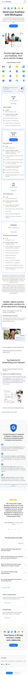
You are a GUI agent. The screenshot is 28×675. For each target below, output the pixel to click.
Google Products (18, 661)
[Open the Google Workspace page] (7, 2)
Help (24, 661)
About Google (11, 661)
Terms (6, 661)
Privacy (2, 661)
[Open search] (25, 2)
